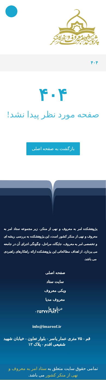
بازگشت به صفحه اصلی (53, 148)
